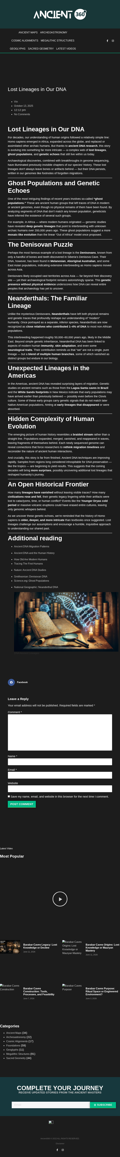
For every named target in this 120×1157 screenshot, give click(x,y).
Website (13, 783)
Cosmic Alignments (24, 40)
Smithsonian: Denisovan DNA (30, 576)
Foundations (13, 1045)
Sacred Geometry (41, 48)
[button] (60, 899)
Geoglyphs (17, 48)
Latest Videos (66, 48)
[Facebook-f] (107, 40)
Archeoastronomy (53, 32)
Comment (15, 712)
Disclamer (60, 1144)
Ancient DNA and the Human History (34, 553)
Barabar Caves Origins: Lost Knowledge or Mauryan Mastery (102, 947)
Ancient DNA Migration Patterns (31, 546)
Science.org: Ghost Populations (31, 580)
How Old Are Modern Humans (30, 559)
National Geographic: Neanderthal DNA (36, 587)
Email (12, 769)
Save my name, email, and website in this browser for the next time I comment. (60, 796)
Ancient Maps (28, 32)
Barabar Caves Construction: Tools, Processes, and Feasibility (38, 991)
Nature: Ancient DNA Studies (30, 570)
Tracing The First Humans (28, 563)
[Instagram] (113, 40)
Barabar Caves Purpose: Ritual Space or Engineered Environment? (102, 991)
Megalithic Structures (57, 40)
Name (12, 756)
